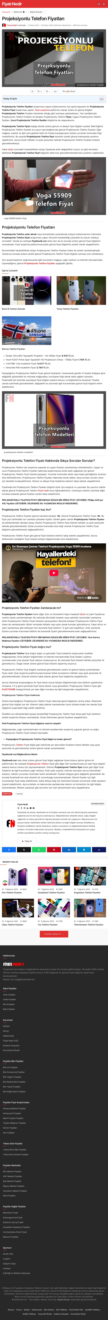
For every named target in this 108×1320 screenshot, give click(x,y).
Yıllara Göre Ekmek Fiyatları (16, 1154)
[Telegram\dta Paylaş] (84, 849)
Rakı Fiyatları (9, 1009)
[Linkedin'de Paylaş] (69, 849)
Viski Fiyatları (9, 994)
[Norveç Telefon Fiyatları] (26, 330)
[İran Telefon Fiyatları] (18, 876)
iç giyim (6, 1258)
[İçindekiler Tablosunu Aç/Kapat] (100, 99)
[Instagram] (24, 808)
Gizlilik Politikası (29, 1314)
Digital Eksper (63, 1299)
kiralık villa (8, 1254)
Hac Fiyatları (8, 1132)
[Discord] (34, 808)
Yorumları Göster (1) (52, 934)
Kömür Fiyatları (10, 1128)
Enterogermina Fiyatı (12, 1217)
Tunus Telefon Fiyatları (68, 309)
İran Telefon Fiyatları (12, 892)
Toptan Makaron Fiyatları (14, 1123)
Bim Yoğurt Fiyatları (12, 1077)
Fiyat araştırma (42, 110)
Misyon (11, 1310)
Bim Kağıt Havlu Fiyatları (14, 1091)
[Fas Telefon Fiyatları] (54, 908)
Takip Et (28, 841)
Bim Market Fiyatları (12, 1171)
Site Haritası (49, 1310)
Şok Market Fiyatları (12, 1181)
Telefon (20, 745)
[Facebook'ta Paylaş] (9, 849)
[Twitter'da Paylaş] (24, 849)
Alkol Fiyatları (9, 1195)
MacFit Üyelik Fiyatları (13, 1118)
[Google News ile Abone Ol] (69, 91)
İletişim (6, 1026)
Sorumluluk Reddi (11, 1050)
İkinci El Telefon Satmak (13, 309)
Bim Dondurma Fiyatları (14, 1072)
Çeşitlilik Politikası (92, 1310)
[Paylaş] (99, 849)
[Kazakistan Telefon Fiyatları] (54, 876)
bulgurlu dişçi (9, 1263)
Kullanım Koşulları (11, 1045)
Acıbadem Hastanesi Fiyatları (16, 1227)
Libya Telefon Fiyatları (12, 924)
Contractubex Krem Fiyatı (15, 1232)
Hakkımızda (8, 1036)
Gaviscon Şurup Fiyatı (13, 1222)
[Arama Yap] (99, 4)
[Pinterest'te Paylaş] (54, 849)
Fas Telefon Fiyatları (48, 924)
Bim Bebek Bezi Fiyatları (14, 1082)
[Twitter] (18, 808)
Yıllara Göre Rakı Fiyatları (14, 1149)
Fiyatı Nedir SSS (10, 1040)
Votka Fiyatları (9, 999)
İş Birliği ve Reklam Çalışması (16, 1273)
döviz (82, 614)
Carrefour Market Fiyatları (15, 1191)
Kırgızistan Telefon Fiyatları (87, 892)
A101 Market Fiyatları (12, 1176)
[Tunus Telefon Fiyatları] (81, 290)
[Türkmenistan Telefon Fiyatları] (90, 908)
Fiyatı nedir (43, 490)
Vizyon (19, 1310)
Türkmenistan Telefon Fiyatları (88, 924)
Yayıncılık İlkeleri (45, 1314)
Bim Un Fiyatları (10, 1067)
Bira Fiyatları (9, 1004)
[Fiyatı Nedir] (12, 823)
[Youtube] (31, 808)
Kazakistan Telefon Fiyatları (51, 892)
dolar (10, 149)
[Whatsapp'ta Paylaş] (39, 849)
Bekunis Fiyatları (10, 1237)
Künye (6, 1031)
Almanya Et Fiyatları (12, 1113)
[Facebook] (21, 808)
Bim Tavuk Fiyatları (12, 1086)
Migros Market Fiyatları (13, 1186)
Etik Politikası (61, 1310)
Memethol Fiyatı (10, 1212)
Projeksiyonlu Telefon (38, 763)
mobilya (6, 1268)
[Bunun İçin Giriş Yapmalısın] (32, 91)
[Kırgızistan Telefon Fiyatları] (90, 876)
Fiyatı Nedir (12, 3)
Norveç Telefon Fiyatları (13, 349)
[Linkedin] (27, 808)
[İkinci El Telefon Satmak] (26, 290)
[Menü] (104, 4)
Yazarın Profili (97, 803)
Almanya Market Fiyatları (14, 1108)
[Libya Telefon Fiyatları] (18, 908)
